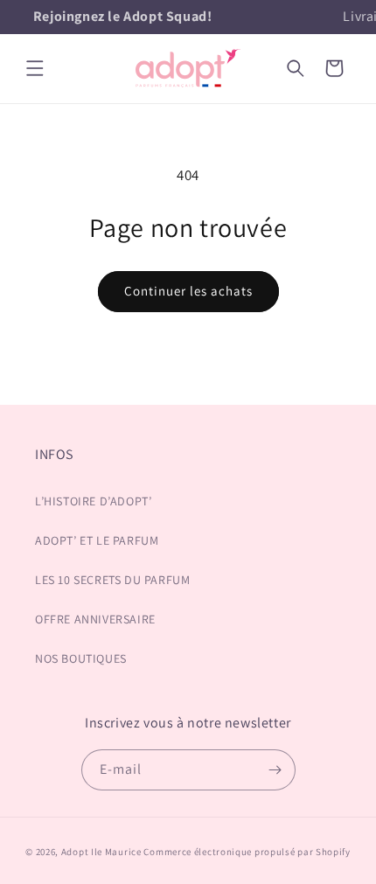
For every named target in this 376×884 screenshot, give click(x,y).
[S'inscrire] (275, 769)
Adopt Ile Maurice (101, 852)
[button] (35, 68)
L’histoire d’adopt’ (93, 501)
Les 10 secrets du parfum (112, 580)
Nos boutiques (81, 658)
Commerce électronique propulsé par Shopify (246, 852)
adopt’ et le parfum (96, 540)
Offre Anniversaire (95, 619)
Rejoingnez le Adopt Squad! (122, 16)
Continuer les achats (188, 290)
